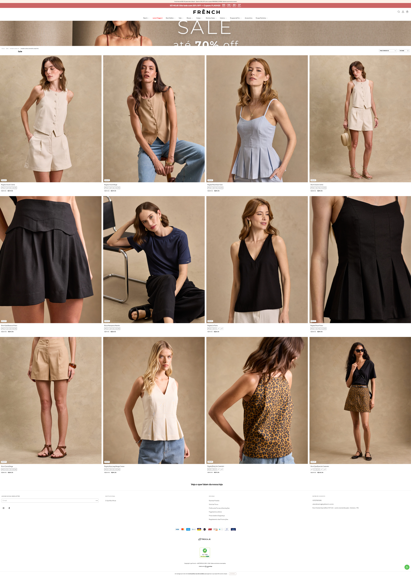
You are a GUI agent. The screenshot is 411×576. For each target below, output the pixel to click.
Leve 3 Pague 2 (157, 18)
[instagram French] (4, 508)
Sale (180, 18)
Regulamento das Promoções (218, 519)
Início (3, 48)
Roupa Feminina (261, 18)
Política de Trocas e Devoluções (219, 508)
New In (145, 18)
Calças (198, 18)
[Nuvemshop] (205, 567)
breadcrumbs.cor (14, 48)
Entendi (232, 573)
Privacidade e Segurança (217, 515)
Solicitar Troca (213, 504)
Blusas (189, 18)
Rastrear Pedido (214, 500)
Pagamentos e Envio (215, 512)
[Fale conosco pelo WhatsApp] (407, 567)
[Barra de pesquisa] (399, 12)
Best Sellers (170, 18)
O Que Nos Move (110, 500)
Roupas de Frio (235, 18)
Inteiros (222, 18)
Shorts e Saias (210, 18)
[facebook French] (9, 508)
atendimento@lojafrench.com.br (323, 504)
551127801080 (317, 500)
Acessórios (248, 18)
